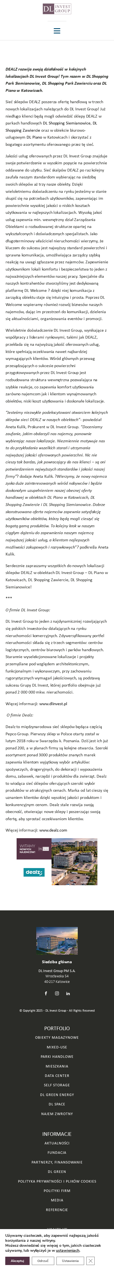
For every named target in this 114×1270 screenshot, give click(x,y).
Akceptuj (17, 1261)
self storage (57, 1085)
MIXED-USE (57, 1047)
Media (57, 1200)
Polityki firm (57, 1191)
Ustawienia (70, 1261)
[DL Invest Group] (57, 8)
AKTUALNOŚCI (57, 1143)
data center (57, 1076)
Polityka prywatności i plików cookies (57, 1181)
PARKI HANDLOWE (57, 1057)
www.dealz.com (53, 830)
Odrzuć (43, 1261)
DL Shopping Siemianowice (66, 123)
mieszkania (57, 1066)
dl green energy (57, 1095)
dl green (57, 1172)
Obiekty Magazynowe (57, 1037)
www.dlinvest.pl (53, 704)
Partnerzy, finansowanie (57, 1162)
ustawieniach (67, 1250)
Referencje (57, 1210)
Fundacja (57, 1152)
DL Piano (34, 137)
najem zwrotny (57, 1114)
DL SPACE (57, 1104)
